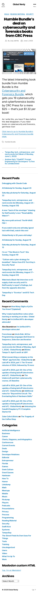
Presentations (8, 509)
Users (4, 550)
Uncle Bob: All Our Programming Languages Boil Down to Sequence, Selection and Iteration (18, 337)
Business (6, 433)
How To (5, 478)
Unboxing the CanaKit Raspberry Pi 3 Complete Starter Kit (19, 409)
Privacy (5, 512)
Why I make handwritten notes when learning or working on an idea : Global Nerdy (18, 316)
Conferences (7, 442)
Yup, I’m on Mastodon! (11, 570)
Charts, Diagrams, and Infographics (17, 439)
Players (5, 503)
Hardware (6, 475)
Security (30, 14)
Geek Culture (7, 469)
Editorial (5, 457)
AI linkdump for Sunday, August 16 (16, 240)
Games (5, 466)
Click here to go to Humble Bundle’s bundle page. (17, 134)
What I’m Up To (8, 556)
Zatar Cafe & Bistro (10, 416)
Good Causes (7, 472)
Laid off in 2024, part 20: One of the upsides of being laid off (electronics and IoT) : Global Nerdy (17, 372)
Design (5, 451)
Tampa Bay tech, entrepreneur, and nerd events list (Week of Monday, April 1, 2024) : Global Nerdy (19, 347)
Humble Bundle (10, 142)
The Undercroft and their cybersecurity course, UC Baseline (17, 378)
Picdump (6, 500)
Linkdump (6, 484)
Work (4, 559)
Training (5, 544)
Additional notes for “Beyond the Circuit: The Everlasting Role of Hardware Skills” (17, 393)
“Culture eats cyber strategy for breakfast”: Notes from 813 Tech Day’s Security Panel (18, 262)
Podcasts (6, 506)
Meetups (6, 490)
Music (4, 497)
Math (4, 487)
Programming (8, 518)
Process (5, 515)
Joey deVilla (14, 41)
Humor (5, 481)
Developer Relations (10, 454)
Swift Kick (6, 527)
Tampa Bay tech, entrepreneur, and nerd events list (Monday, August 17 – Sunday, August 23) (18, 272)
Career (5, 436)
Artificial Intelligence (11, 430)
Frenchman (7, 334)
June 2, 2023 (28, 41)
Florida (5, 463)
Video (4, 553)
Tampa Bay (6, 533)
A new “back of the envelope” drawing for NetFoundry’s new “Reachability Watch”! (18, 213)
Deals (6, 14)
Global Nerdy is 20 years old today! (17, 235)
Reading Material (17, 14)
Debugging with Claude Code (14, 183)
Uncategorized (8, 547)
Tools (4, 541)
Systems (6, 530)
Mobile (5, 493)
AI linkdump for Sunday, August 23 (16, 188)
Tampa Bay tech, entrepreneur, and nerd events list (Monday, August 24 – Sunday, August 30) (18, 203)
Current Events (8, 445)
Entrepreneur (7, 460)
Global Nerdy (19, 4)
